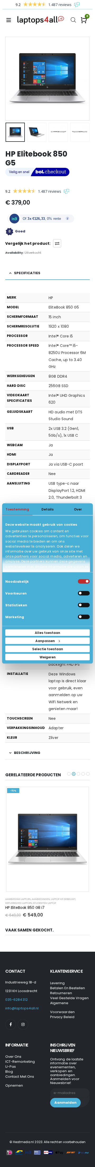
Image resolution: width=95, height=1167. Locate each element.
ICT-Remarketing (20, 1061)
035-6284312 (16, 999)
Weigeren (48, 657)
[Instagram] (23, 1024)
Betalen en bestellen (67, 988)
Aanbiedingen (41, 899)
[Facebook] (10, 1024)
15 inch (55, 317)
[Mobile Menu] (10, 20)
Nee (52, 473)
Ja (51, 445)
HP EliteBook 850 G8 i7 (25, 907)
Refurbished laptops (18, 903)
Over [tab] (78, 509)
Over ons (13, 1056)
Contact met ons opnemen (19, 1081)
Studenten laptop (44, 903)
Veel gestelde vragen (69, 998)
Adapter (56, 728)
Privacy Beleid (62, 1016)
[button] (12, 78)
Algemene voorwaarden (62, 1007)
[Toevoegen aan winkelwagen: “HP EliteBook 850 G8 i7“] (81, 794)
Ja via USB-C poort (66, 464)
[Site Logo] (41, 20)
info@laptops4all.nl (22, 1008)
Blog (9, 1071)
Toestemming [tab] (17, 509)
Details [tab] (47, 509)
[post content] (47, 839)
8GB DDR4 (58, 376)
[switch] (84, 593)
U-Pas (10, 1066)
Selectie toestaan (47, 649)
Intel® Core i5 (61, 336)
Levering (57, 983)
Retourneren (61, 993)
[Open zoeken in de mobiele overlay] (73, 19)
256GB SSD (58, 385)
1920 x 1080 (59, 326)
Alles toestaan (47, 633)
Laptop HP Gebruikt (63, 899)
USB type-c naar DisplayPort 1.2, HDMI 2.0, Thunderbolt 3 (67, 490)
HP (51, 297)
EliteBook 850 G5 (64, 307)
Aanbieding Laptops (18, 899)
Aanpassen (45, 641)
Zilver (53, 737)
